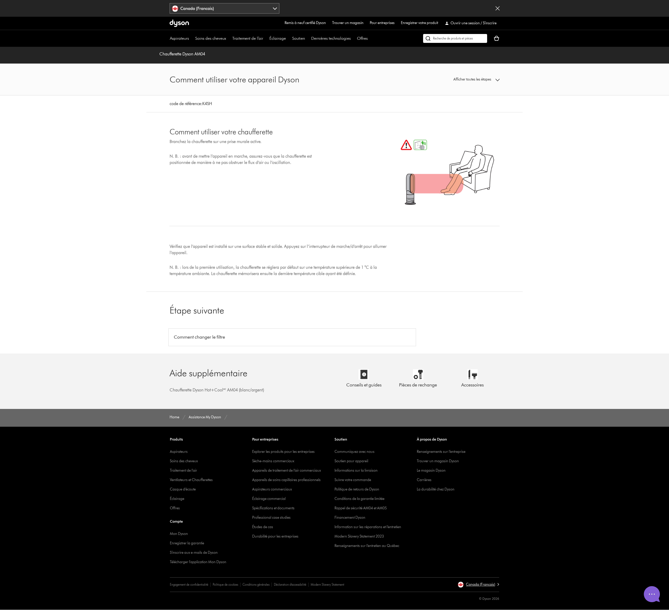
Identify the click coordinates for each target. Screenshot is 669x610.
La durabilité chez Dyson (435, 489)
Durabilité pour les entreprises (275, 536)
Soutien (298, 38)
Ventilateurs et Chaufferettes (191, 480)
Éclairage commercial (269, 499)
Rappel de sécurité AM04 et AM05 (360, 508)
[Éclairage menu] (288, 38)
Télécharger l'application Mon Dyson (198, 562)
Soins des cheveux (210, 38)
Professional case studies (271, 517)
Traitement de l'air (183, 470)
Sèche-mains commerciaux (273, 461)
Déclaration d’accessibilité (290, 584)
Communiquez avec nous (354, 451)
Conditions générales (256, 584)
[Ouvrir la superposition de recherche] (455, 38)
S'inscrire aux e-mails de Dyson (194, 552)
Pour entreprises (382, 23)
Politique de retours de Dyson (356, 489)
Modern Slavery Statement (327, 584)
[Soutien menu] (307, 38)
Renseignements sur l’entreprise (441, 451)
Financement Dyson (349, 517)
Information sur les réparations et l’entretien (367, 527)
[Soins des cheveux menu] (228, 38)
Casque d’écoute (183, 489)
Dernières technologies (331, 38)
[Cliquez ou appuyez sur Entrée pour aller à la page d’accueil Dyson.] (179, 23)
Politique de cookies (225, 584)
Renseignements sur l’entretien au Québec (366, 546)
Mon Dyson (179, 534)
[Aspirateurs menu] (191, 38)
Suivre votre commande (352, 480)
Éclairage (277, 38)
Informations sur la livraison (356, 470)
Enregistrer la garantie (187, 543)
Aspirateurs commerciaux (272, 489)
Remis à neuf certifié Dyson (305, 23)
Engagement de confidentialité (189, 584)
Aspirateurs (179, 38)
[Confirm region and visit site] (497, 8)
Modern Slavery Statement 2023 (359, 536)
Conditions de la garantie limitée (359, 499)
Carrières (424, 480)
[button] (461, 79)
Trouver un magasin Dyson (438, 461)
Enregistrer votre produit (419, 23)
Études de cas (262, 527)
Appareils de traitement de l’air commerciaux (286, 470)
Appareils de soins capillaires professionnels (286, 480)
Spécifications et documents (273, 508)
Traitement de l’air (247, 38)
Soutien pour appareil (351, 461)
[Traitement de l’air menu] (265, 38)
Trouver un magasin (348, 23)
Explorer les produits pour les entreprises (283, 451)
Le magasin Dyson (431, 470)
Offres (362, 38)
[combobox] (225, 8)
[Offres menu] (370, 38)
